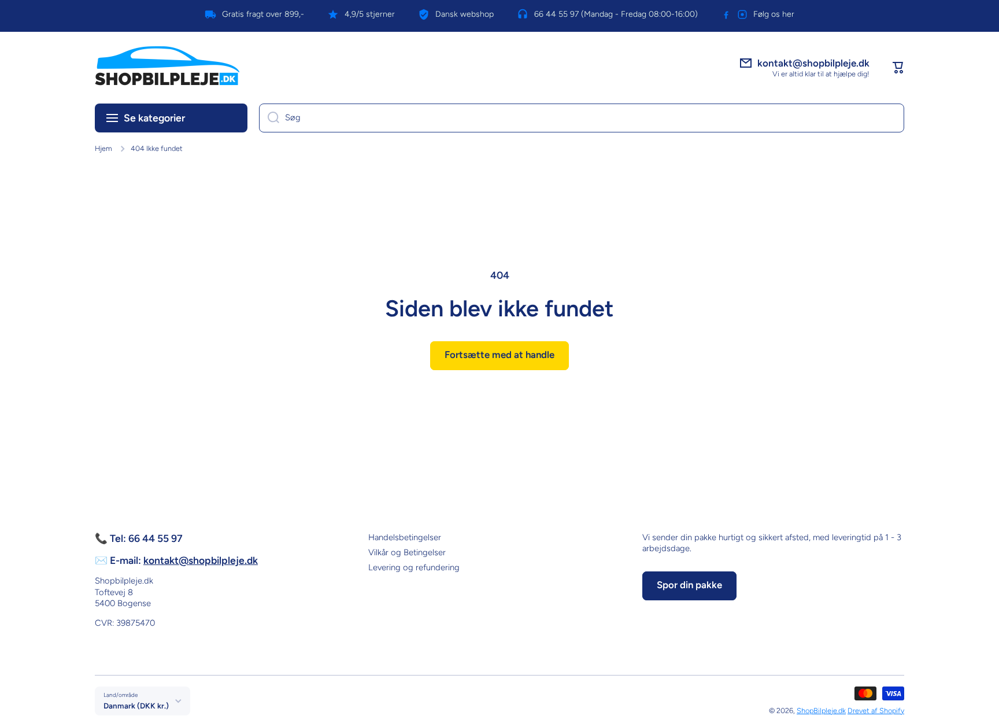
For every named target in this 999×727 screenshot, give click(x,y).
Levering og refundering (414, 567)
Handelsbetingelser (404, 537)
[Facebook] (726, 14)
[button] (898, 67)
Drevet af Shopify (876, 710)
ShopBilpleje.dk (821, 710)
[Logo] (167, 67)
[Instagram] (742, 14)
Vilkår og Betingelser (407, 552)
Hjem (103, 148)
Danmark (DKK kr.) (136, 705)
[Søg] (269, 118)
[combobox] (581, 118)
